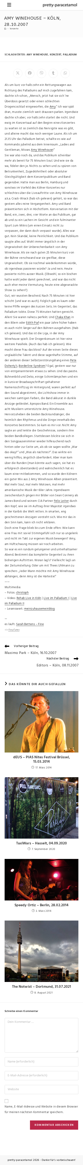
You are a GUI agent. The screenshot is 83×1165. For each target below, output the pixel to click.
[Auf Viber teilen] (41, 73)
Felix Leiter (61, 501)
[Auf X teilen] (17, 73)
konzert (56, 55)
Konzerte (14, 28)
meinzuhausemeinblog (39, 608)
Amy (53, 106)
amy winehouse (37, 55)
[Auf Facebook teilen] (29, 73)
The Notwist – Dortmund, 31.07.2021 (41, 987)
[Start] (5, 28)
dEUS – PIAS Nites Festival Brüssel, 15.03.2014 (41, 759)
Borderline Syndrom (32, 366)
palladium (70, 55)
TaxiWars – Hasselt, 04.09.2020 (41, 843)
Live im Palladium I (56, 598)
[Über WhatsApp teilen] (65, 73)
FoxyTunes (14, 630)
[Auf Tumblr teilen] (53, 73)
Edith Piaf (32, 322)
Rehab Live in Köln (29, 598)
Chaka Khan (63, 317)
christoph (22, 592)
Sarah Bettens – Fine (30, 624)
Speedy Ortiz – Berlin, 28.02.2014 (41, 905)
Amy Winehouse (42, 150)
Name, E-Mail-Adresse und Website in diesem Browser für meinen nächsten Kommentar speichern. (41, 1109)
